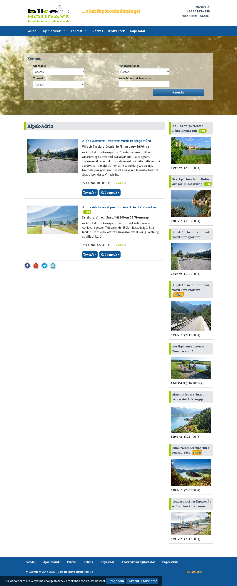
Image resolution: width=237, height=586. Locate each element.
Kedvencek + (110, 192)
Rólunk (97, 31)
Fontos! (76, 31)
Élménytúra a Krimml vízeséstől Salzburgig (188, 396)
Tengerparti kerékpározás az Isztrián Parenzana (191, 503)
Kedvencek (116, 31)
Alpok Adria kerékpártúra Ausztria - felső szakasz (120, 207)
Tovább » (89, 192)
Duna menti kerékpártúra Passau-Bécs (190, 450)
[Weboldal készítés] (194, 571)
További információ (142, 581)
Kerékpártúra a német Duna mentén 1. (188, 348)
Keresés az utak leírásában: (135, 78)
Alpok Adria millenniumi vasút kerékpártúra (116, 141)
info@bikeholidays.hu (195, 16)
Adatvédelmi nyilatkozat (138, 562)
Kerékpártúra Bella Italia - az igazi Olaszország (191, 181)
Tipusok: (38, 78)
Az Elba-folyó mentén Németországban (189, 128)
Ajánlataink (52, 31)
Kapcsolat (137, 31)
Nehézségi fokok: (129, 66)
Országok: (39, 66)
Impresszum (170, 562)
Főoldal (32, 31)
